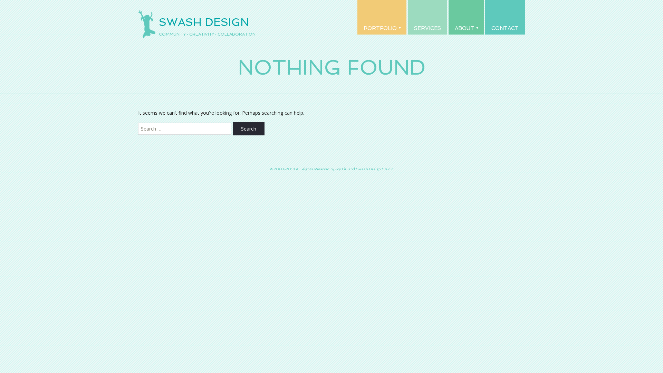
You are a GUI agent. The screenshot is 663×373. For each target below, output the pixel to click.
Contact (505, 28)
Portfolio (380, 28)
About (464, 28)
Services (427, 28)
